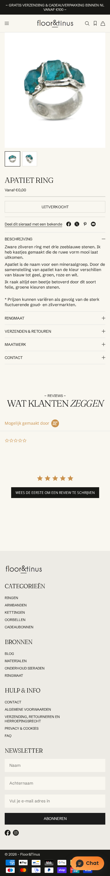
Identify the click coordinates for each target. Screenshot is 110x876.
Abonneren (55, 818)
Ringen (11, 598)
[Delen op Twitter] (77, 224)
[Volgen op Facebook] (8, 833)
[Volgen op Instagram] (16, 833)
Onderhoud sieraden (25, 668)
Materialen (16, 661)
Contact (13, 702)
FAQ (8, 735)
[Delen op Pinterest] (85, 224)
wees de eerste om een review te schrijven (55, 492)
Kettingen (15, 612)
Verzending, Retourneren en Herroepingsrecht (32, 718)
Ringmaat (14, 675)
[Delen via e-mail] (93, 224)
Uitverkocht (55, 206)
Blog (9, 653)
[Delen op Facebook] (68, 224)
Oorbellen (15, 619)
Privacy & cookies (21, 728)
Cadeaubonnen (19, 627)
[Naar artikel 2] (30, 159)
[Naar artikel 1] (12, 159)
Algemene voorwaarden (28, 709)
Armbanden (16, 605)
